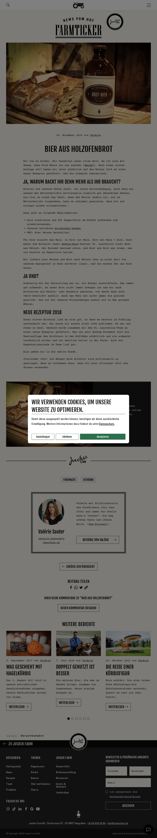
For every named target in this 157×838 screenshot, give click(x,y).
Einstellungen (43, 436)
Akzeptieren (103, 436)
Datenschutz (106, 424)
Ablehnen (67, 436)
